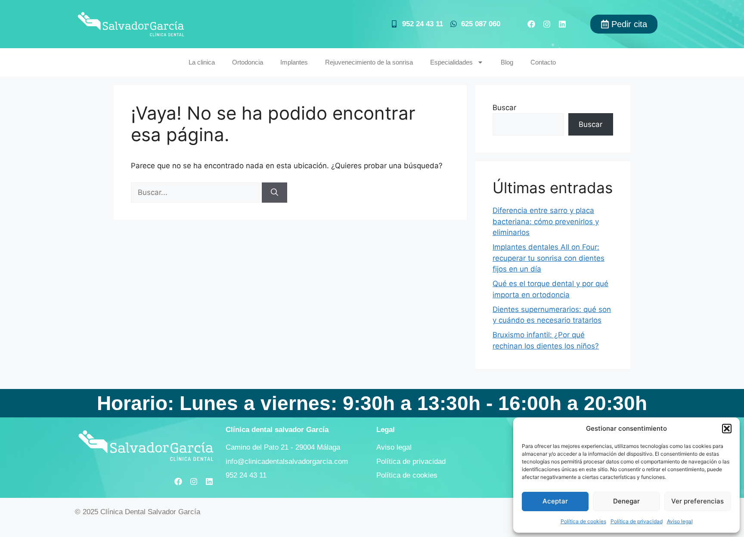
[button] (726, 428)
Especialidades (451, 62)
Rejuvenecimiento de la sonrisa (369, 62)
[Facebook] (531, 24)
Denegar (626, 501)
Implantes (294, 62)
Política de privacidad (637, 521)
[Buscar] (274, 192)
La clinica (202, 62)
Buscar (504, 107)
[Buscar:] (196, 192)
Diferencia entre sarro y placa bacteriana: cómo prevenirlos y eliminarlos (546, 221)
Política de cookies (583, 521)
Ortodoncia (247, 62)
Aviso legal (680, 521)
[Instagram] (547, 24)
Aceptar (555, 501)
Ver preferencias (697, 501)
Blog (507, 62)
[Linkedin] (562, 24)
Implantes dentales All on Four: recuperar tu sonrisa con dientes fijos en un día (548, 258)
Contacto (543, 62)
